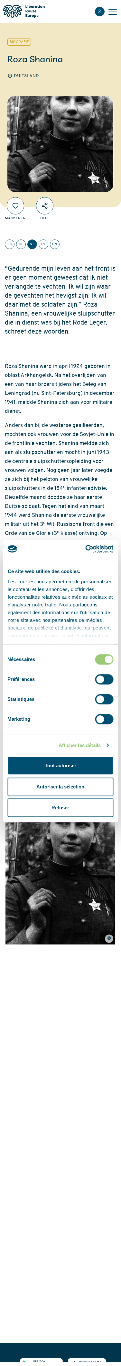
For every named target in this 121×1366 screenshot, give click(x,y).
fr (9, 244)
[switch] (104, 679)
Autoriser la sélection (60, 786)
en (54, 244)
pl (43, 244)
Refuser (60, 807)
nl (32, 244)
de (21, 244)
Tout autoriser (60, 765)
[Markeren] (15, 205)
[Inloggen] (100, 11)
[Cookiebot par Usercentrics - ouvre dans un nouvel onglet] (86, 549)
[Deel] (44, 205)
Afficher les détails (80, 745)
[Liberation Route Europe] (23, 11)
